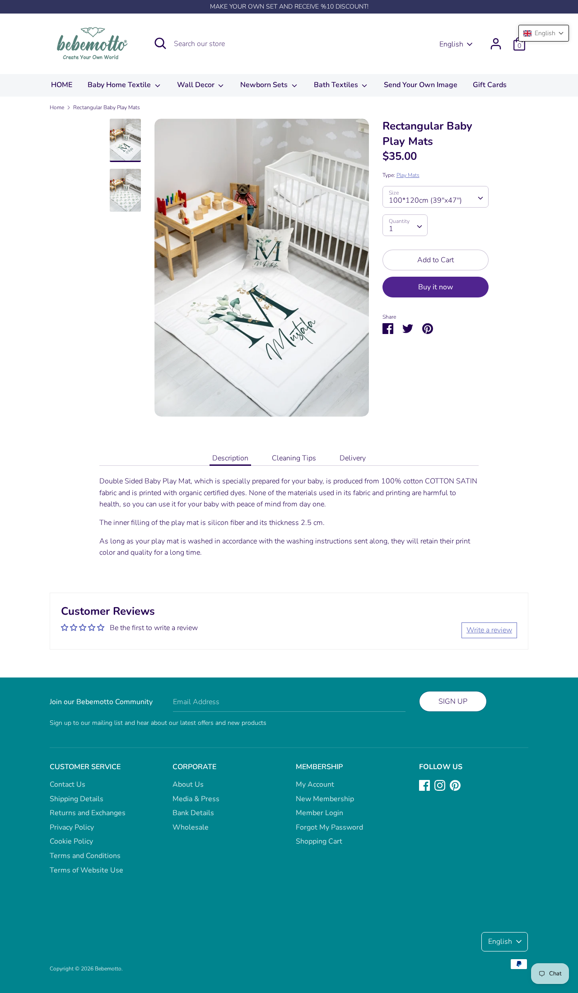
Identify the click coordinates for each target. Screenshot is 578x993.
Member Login (319, 813)
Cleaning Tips (294, 458)
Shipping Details (76, 799)
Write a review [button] (489, 630)
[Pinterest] (455, 785)
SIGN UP (452, 701)
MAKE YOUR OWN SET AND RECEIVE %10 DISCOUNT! (289, 6)
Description (230, 458)
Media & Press (195, 799)
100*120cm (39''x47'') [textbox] (425, 200)
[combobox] (435, 197)
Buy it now (435, 287)
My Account (315, 784)
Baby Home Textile (120, 85)
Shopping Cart (319, 841)
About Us (188, 784)
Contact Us (67, 784)
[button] (544, 33)
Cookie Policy (71, 841)
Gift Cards (490, 85)
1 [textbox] (391, 229)
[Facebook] (424, 785)
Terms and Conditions (85, 856)
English (451, 44)
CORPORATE (194, 767)
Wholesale (190, 827)
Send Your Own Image (420, 85)
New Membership (325, 799)
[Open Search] (160, 43)
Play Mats (408, 175)
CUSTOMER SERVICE (85, 767)
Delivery (353, 458)
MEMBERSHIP (319, 767)
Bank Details (193, 813)
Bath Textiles (337, 85)
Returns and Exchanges (88, 813)
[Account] (496, 40)
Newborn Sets (264, 85)
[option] (261, 271)
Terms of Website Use (86, 870)
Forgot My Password (329, 827)
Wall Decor (196, 85)
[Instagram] (439, 785)
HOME (61, 85)
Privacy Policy (72, 827)
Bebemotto (108, 968)
